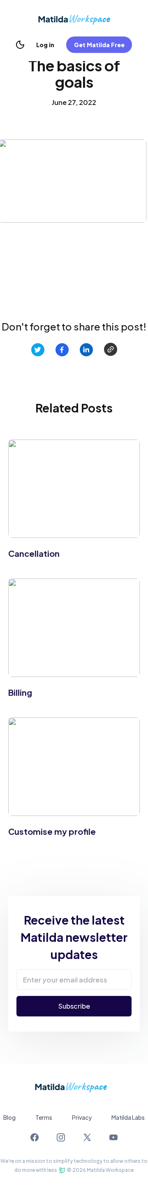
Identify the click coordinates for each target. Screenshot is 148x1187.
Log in (45, 44)
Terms (43, 1117)
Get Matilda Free (99, 44)
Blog (9, 1117)
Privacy (82, 1117)
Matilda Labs (128, 1117)
